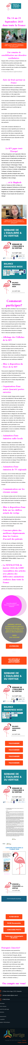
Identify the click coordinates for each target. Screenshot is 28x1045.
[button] (14, 45)
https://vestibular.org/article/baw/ (12, 71)
